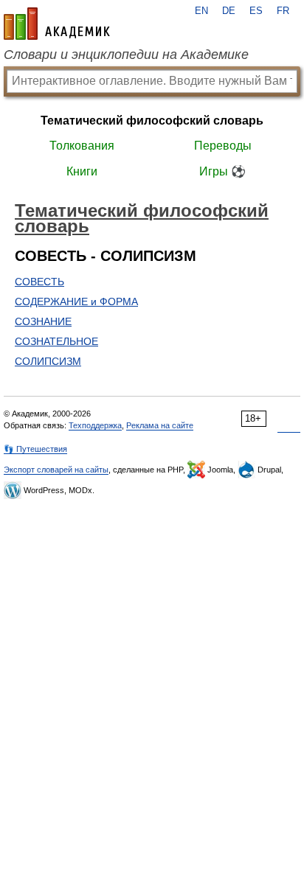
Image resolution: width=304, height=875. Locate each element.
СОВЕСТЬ (39, 281)
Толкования (81, 145)
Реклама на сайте (159, 425)
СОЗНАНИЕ (43, 321)
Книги (81, 171)
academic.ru (57, 23)
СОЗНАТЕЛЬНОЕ (56, 341)
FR (283, 11)
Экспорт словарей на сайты (56, 469)
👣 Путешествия (35, 449)
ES (256, 11)
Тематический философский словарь (152, 120)
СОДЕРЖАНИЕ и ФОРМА (76, 301)
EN (201, 11)
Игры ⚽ (222, 171)
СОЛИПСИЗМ (48, 361)
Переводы (223, 145)
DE (228, 11)
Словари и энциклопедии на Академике (126, 54)
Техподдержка (95, 425)
